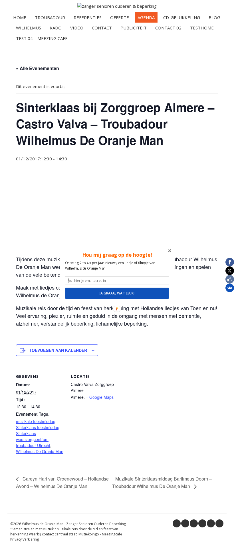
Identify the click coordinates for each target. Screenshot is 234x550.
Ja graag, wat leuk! (117, 293)
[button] (117, 254)
